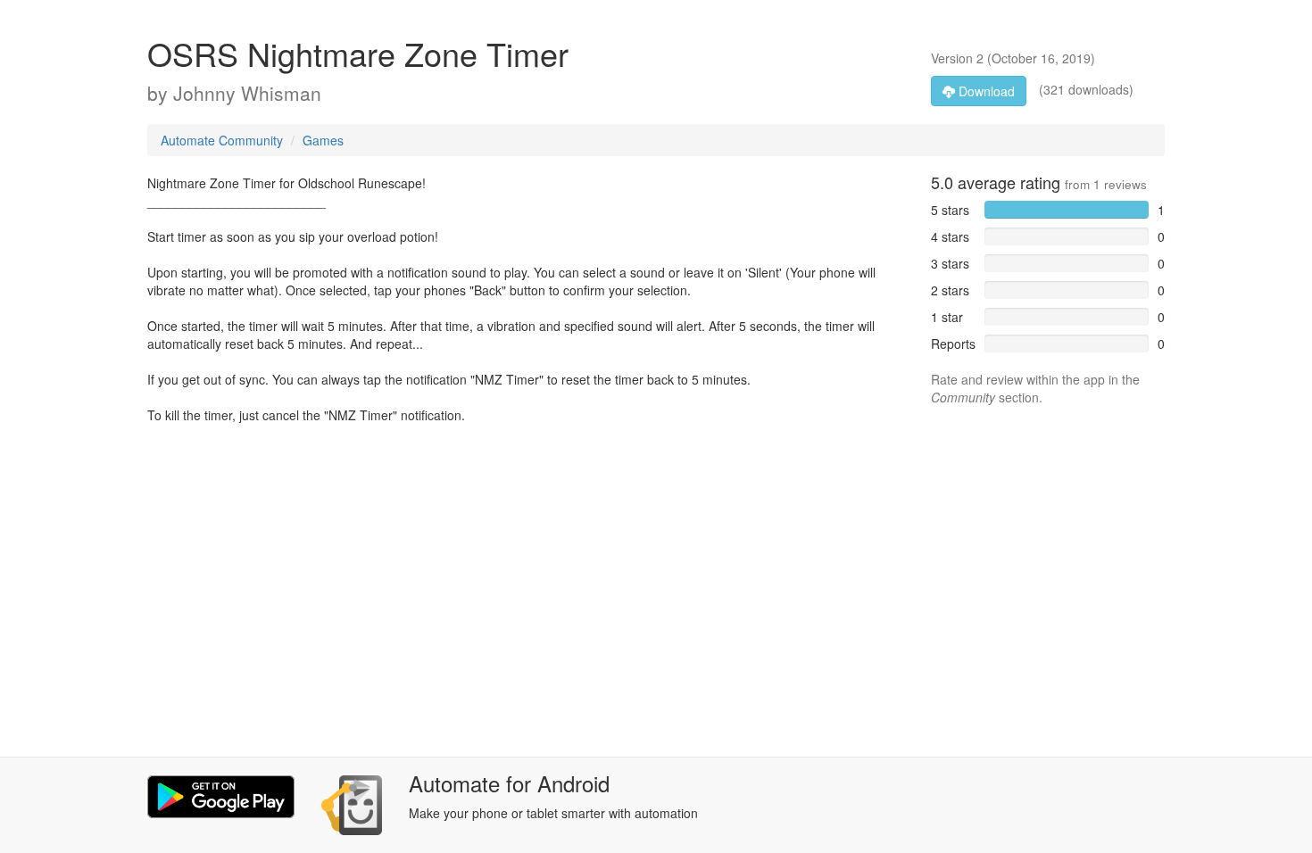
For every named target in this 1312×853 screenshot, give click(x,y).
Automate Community (222, 140)
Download (985, 91)
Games (323, 140)
